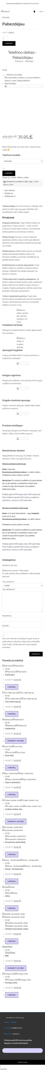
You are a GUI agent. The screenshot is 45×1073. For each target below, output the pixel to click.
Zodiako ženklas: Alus (13, 809)
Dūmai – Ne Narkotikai (14, 869)
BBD (7, 956)
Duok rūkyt (9, 755)
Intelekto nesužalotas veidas (16, 929)
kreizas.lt (16, 1034)
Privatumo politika (24, 1040)
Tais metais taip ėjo (13, 702)
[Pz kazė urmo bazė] (24, 104)
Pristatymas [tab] (9, 193)
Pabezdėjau (29, 61)
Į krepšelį (9, 43)
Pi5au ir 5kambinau (12, 782)
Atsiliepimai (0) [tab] (10, 196)
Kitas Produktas (10, 83)
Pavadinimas (7, 616)
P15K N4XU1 (10, 675)
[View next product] (17, 83)
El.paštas (6, 626)
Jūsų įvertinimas (8, 582)
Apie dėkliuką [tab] (10, 190)
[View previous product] (5, 75)
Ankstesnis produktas (14, 75)
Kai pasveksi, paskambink (15, 842)
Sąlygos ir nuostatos (12, 1043)
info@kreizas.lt (16, 1028)
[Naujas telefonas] (24, 79)
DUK (15, 1040)
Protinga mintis (11, 983)
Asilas (7, 896)
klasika (14, 177)
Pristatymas (9, 1040)
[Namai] (12, 61)
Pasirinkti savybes (16, 741)
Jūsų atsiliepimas (9, 589)
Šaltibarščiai (10, 729)
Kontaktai (24, 1043)
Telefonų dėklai (22, 177)
